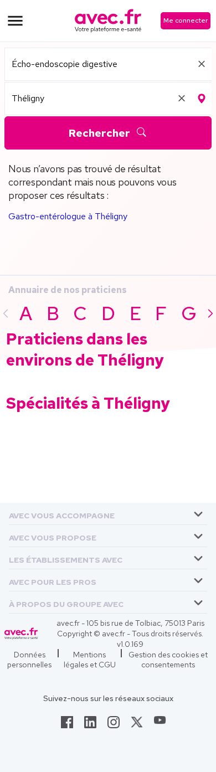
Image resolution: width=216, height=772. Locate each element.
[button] (62, 513)
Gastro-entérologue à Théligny (67, 216)
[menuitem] (108, 514)
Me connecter (185, 20)
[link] (67, 725)
